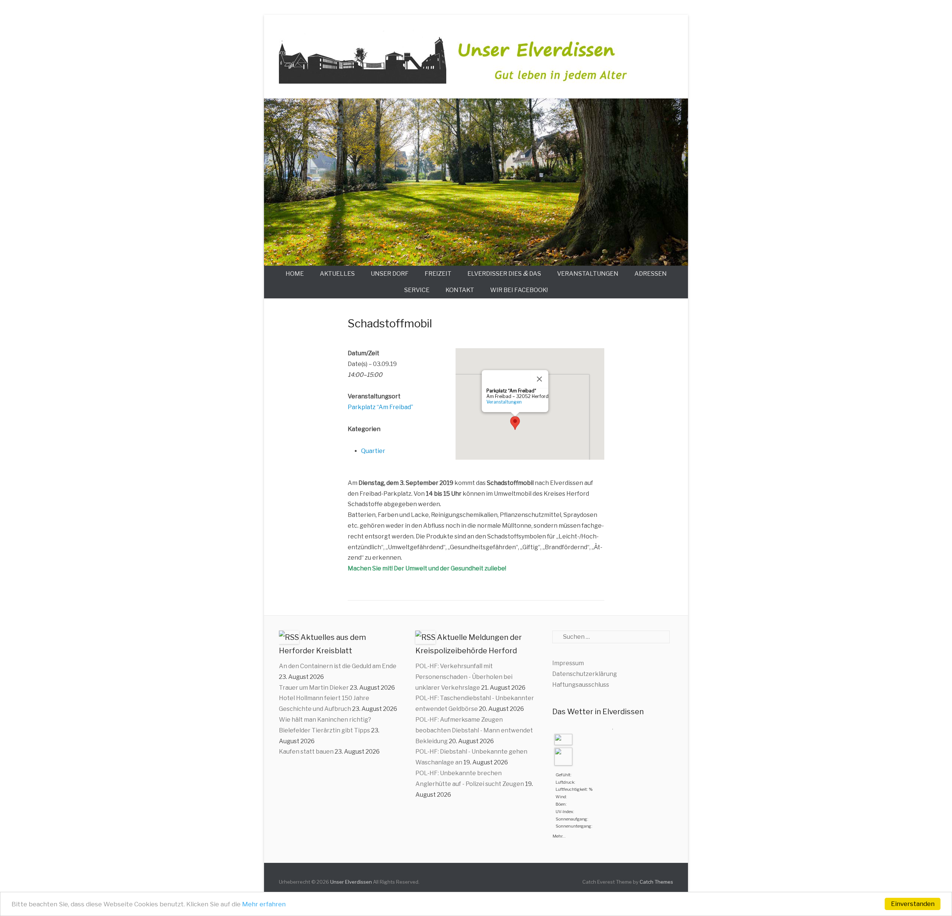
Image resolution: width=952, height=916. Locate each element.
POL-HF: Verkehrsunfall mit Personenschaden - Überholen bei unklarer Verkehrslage (463, 677)
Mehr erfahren (264, 904)
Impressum (568, 663)
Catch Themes (656, 882)
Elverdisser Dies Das (504, 273)
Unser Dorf (390, 273)
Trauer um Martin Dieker (314, 687)
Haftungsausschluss (580, 684)
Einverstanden (913, 903)
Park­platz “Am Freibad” (380, 407)
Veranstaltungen (587, 273)
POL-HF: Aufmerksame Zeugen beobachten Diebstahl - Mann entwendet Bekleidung (474, 730)
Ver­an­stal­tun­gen (504, 402)
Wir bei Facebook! (519, 290)
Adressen (650, 273)
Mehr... (559, 835)
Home (295, 273)
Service (417, 290)
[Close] (540, 379)
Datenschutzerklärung (584, 673)
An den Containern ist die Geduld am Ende (337, 666)
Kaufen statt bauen (306, 751)
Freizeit (438, 273)
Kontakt (460, 290)
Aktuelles (337, 273)
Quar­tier (373, 450)
